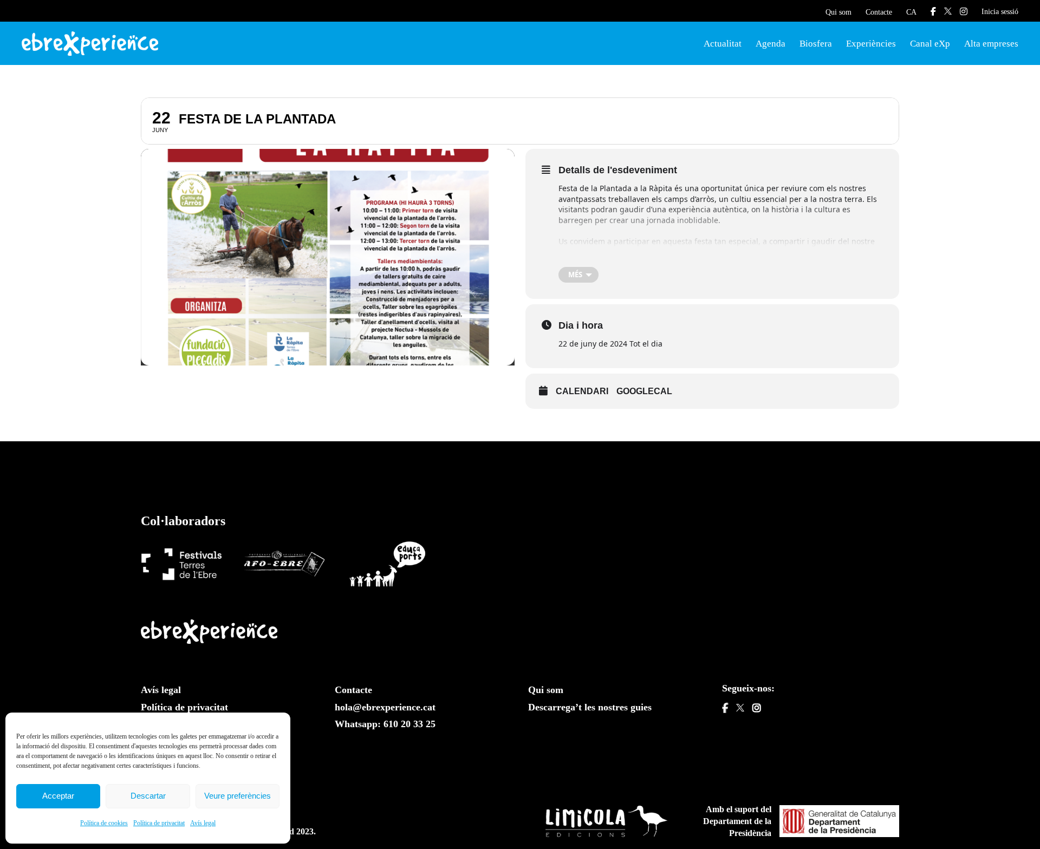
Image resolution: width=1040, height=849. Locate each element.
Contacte (879, 12)
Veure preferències (237, 795)
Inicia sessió (999, 12)
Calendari (582, 391)
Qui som (838, 12)
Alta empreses (991, 43)
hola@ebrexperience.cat (385, 707)
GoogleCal (644, 391)
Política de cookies (104, 823)
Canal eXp (930, 43)
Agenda (770, 43)
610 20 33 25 (409, 724)
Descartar (148, 795)
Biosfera (816, 43)
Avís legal (203, 823)
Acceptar (58, 795)
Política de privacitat (159, 823)
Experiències (871, 43)
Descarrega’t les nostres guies (590, 707)
